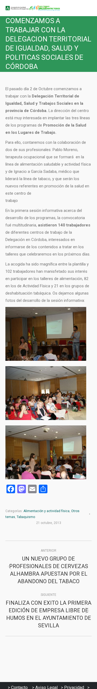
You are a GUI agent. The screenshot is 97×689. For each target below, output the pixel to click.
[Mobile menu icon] (88, 8)
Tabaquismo (26, 517)
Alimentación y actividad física (46, 511)
